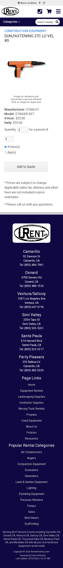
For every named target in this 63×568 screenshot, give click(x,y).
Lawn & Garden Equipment (31, 482)
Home (31, 384)
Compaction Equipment (32, 464)
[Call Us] (40, 11)
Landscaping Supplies (31, 396)
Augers (31, 458)
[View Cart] (49, 11)
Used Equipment (32, 420)
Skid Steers (31, 517)
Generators (31, 476)
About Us (31, 426)
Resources (31, 438)
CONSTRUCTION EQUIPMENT (25, 31)
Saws (31, 512)
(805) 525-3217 (34, 349)
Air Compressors (31, 452)
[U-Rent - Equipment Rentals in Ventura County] (10, 12)
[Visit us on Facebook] (39, 3)
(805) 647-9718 (34, 307)
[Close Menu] (58, 11)
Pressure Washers (31, 500)
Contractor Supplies (31, 402)
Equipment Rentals (31, 390)
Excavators (31, 470)
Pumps (31, 506)
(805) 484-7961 (34, 265)
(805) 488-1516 (34, 286)
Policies (31, 432)
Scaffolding (31, 523)
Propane (31, 414)
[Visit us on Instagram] (44, 3)
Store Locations (28, 3)
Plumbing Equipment (31, 494)
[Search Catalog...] (57, 21)
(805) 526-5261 (34, 328)
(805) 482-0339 (34, 370)
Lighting (31, 488)
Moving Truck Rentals (31, 408)
